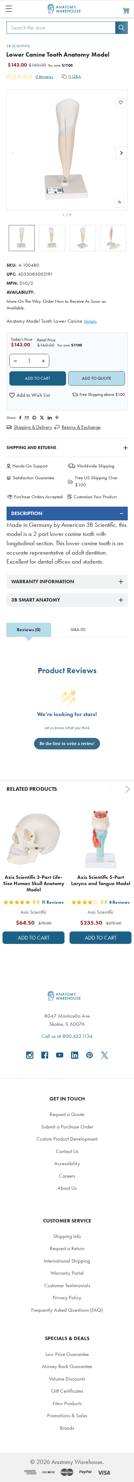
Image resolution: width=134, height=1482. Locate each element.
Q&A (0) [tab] (77, 629)
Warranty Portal (67, 1273)
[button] (29, 395)
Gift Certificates (67, 1391)
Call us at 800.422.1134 (67, 1036)
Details (90, 321)
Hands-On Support (29, 466)
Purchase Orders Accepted (38, 496)
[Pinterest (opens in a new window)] (56, 418)
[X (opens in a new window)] (104, 1055)
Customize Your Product (95, 496)
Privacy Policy (67, 1297)
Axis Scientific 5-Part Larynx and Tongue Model (100, 880)
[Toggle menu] (8, 8)
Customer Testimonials (67, 1285)
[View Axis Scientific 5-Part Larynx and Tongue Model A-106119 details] (100, 839)
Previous (111, 789)
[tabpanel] (67, 536)
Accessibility (67, 1163)
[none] (67, 150)
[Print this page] (34, 418)
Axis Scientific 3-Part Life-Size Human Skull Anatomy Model (33, 883)
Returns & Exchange (81, 427)
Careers (67, 1176)
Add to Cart (34, 937)
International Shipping (67, 1261)
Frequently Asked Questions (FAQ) (67, 1310)
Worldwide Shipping (95, 466)
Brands (67, 1428)
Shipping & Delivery (33, 427)
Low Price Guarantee (67, 1354)
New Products (67, 1403)
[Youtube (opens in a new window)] (59, 1055)
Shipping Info (67, 1236)
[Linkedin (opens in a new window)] (50, 418)
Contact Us (67, 1151)
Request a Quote (67, 1114)
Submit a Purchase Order (67, 1126)
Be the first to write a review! (67, 743)
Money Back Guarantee (67, 1366)
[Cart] (126, 10)
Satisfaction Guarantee (33, 478)
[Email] (27, 417)
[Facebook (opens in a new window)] (44, 1055)
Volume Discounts (67, 1379)
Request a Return (67, 1248)
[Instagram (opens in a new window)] (29, 1055)
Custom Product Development (67, 1139)
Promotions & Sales (67, 1415)
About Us (67, 1188)
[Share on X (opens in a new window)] (42, 418)
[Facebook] (20, 418)
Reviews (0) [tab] (29, 629)
